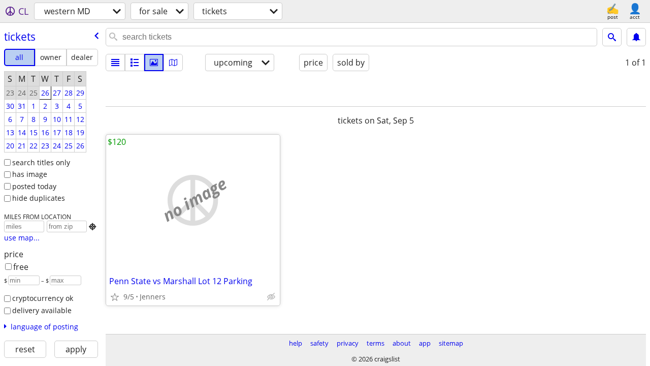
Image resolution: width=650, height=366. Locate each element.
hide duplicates (38, 198)
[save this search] (636, 37)
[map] (173, 62)
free (20, 266)
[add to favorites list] (115, 297)
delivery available (42, 310)
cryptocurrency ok (42, 298)
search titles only (41, 162)
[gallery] (154, 62)
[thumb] (134, 62)
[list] (115, 62)
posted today (34, 186)
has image (29, 174)
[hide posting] (271, 297)
